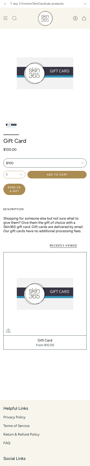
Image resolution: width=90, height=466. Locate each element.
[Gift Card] (45, 293)
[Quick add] (8, 330)
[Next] (85, 4)
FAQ (6, 443)
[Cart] (84, 18)
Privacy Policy (14, 417)
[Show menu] (5, 18)
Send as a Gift (14, 189)
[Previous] (5, 4)
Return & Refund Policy (21, 434)
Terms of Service (16, 426)
